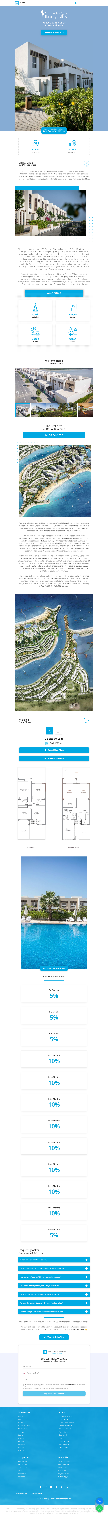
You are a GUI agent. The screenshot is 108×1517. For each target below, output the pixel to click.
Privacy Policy (72, 1384)
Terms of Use (38, 1386)
